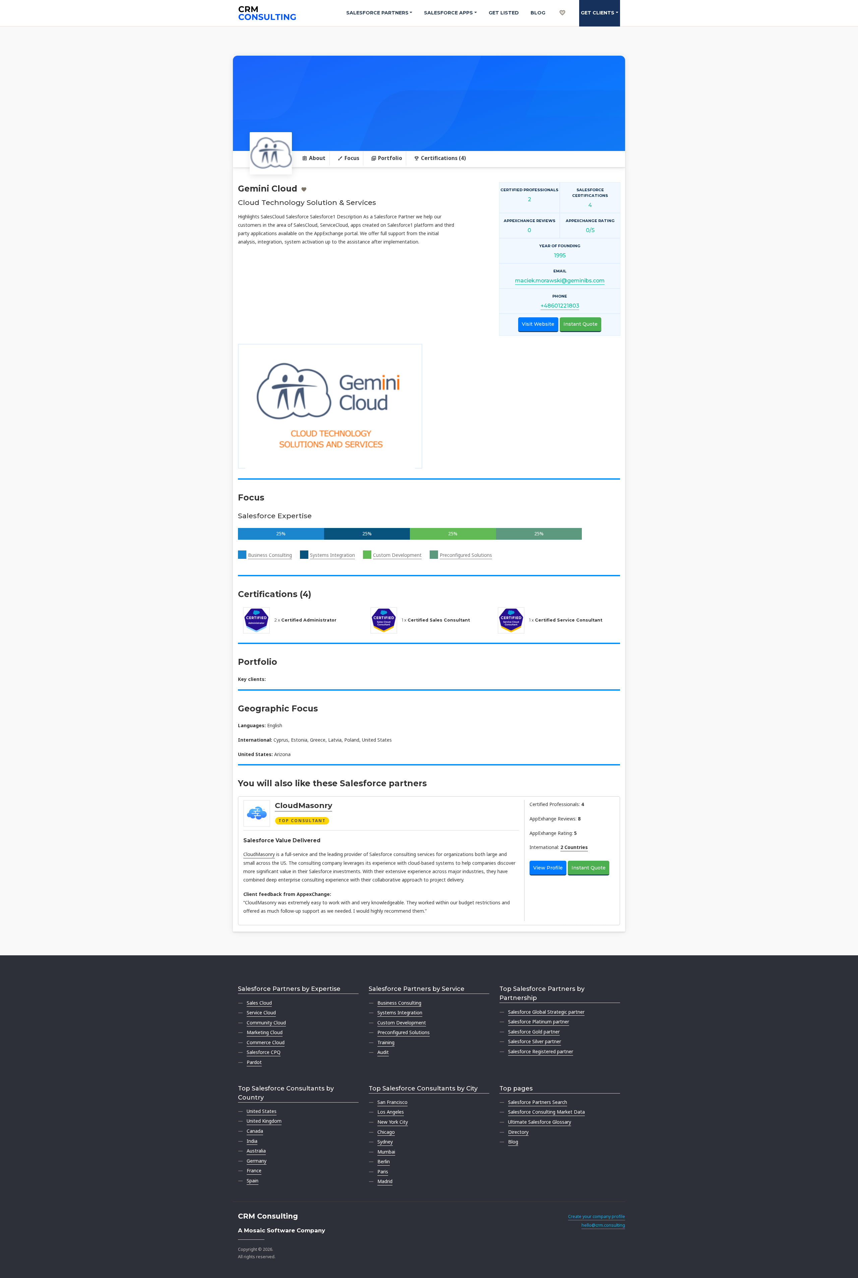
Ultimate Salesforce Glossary (539, 1122)
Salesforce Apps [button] (448, 13)
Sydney (385, 1141)
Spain (252, 1180)
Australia (256, 1151)
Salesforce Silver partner (534, 1041)
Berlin (383, 1161)
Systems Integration (332, 555)
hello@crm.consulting (603, 1225)
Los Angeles (390, 1112)
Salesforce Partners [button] (377, 13)
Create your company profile (596, 1216)
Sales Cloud (259, 1003)
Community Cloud (266, 1022)
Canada (255, 1131)
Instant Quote (580, 324)
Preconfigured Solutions (466, 555)
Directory (518, 1132)
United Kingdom (264, 1121)
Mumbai (386, 1152)
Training (385, 1042)
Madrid (384, 1181)
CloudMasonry (303, 805)
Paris (382, 1171)
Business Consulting (270, 555)
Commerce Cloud (266, 1042)
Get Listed (504, 13)
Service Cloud (261, 1012)
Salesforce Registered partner (540, 1051)
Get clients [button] (597, 13)
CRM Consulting (268, 1216)
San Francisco (392, 1102)
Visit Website (538, 324)
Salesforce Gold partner (534, 1031)
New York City (392, 1122)
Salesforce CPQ (264, 1052)
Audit (383, 1052)
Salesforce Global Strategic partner (546, 1012)
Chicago (386, 1132)
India (252, 1141)
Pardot (254, 1062)
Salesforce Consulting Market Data (546, 1112)
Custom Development (397, 555)
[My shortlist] (562, 5)
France (254, 1170)
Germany (256, 1161)
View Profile (548, 868)
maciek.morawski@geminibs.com (560, 280)
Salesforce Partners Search (537, 1102)
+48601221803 (560, 306)
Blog (538, 13)
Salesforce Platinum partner (538, 1021)
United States (262, 1111)
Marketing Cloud (265, 1032)
